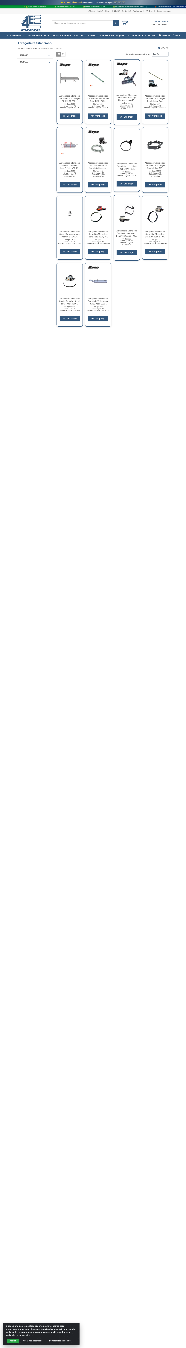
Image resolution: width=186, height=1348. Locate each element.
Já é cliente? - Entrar (101, 11)
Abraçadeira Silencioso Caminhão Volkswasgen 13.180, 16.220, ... (69, 98)
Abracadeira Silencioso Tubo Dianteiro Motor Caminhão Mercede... (98, 165)
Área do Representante (160, 11)
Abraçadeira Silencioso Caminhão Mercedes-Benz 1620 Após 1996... (126, 233)
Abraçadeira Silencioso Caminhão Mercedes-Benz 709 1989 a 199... (155, 234)
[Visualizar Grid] (58, 54)
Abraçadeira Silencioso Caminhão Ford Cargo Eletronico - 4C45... (126, 97)
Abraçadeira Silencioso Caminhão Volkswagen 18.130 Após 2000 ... (98, 301)
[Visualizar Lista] (63, 54)
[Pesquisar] (116, 23)
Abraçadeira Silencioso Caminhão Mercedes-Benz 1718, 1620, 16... (69, 165)
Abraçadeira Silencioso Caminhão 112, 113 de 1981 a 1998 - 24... (126, 166)
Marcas (24, 55)
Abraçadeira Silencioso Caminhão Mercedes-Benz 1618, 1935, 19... (98, 234)
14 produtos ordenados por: (138, 54)
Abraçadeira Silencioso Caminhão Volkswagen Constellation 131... (155, 165)
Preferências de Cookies (60, 1341)
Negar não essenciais (32, 1341)
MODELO (24, 62)
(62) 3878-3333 (161, 24)
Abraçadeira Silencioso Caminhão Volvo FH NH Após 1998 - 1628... (98, 98)
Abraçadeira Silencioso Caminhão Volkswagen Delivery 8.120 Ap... (69, 234)
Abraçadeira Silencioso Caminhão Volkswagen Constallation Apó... (155, 98)
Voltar (164, 47)
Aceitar (13, 1341)
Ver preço (71, 116)
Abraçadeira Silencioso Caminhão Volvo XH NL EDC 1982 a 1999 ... (69, 301)
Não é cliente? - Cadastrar (129, 11)
